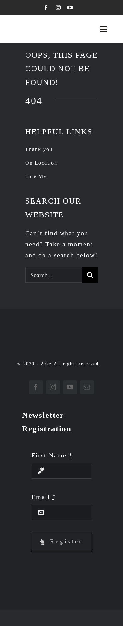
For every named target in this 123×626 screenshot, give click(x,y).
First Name (52, 455)
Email (44, 496)
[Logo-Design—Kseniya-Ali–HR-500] (34, 27)
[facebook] (46, 7)
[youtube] (70, 7)
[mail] (87, 387)
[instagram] (58, 7)
